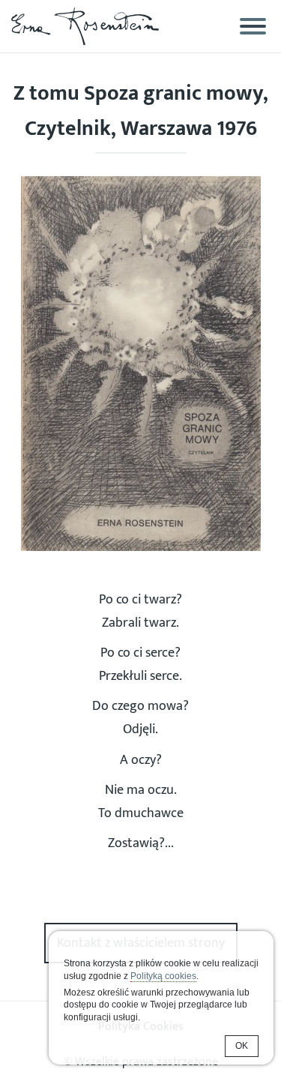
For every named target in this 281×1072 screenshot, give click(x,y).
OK (241, 1046)
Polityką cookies (163, 976)
